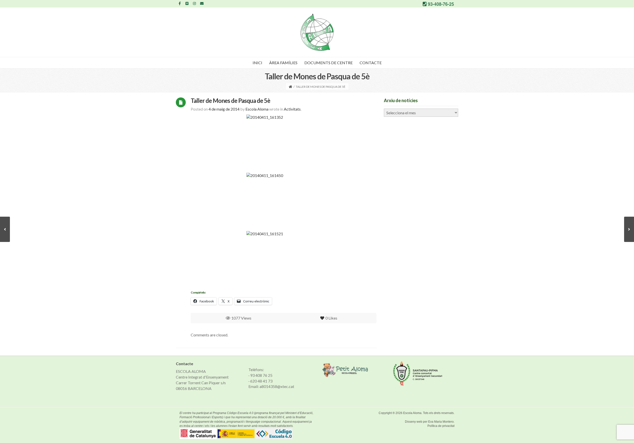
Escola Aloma (412, 413)
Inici (257, 62)
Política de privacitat (440, 426)
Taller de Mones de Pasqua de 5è (230, 100)
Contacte (371, 62)
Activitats (292, 109)
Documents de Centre (328, 62)
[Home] (290, 87)
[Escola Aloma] (317, 32)
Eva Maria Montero (441, 421)
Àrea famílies (283, 62)
